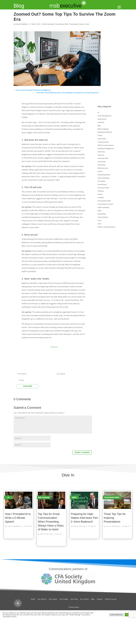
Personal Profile (103, 188)
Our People (64, 599)
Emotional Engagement (106, 148)
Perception (101, 181)
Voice (87, 24)
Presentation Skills (61, 24)
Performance (102, 184)
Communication (103, 142)
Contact (100, 599)
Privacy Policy (74, 607)
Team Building (103, 217)
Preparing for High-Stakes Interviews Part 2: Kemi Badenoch (84, 517)
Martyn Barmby (46, 534)
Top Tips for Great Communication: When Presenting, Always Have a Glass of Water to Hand (51, 521)
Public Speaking (103, 207)
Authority (101, 122)
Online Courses (111, 599)
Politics (100, 194)
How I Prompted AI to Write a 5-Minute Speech (18, 517)
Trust (99, 220)
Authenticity (102, 119)
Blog (19, 6)
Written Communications (106, 227)
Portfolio (101, 197)
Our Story (74, 599)
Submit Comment (82, 452)
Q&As (100, 211)
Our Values (53, 599)
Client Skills (102, 139)
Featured (101, 155)
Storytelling (102, 214)
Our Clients (84, 599)
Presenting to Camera (76, 24)
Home (33, 599)
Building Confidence (105, 132)
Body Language (103, 129)
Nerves (100, 171)
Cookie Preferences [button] (116, 615)
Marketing (101, 165)
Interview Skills (103, 158)
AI (98, 113)
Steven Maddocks (22, 24)
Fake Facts (101, 152)
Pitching (100, 191)
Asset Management (104, 116)
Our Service (42, 599)
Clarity (100, 135)
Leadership (102, 162)
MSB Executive (103, 168)
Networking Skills (104, 175)
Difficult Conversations (106, 145)
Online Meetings (48, 24)
